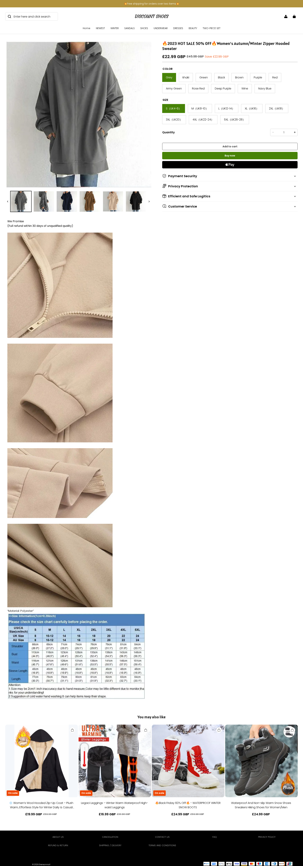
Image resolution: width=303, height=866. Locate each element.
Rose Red (198, 88)
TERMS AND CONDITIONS (162, 845)
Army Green (174, 88)
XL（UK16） (252, 108)
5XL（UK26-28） (234, 120)
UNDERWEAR (161, 28)
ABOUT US (58, 837)
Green (203, 77)
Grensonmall (44, 864)
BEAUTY (193, 28)
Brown (239, 77)
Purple (258, 77)
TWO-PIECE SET (211, 28)
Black (221, 77)
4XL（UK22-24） (203, 120)
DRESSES (178, 28)
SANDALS (129, 28)
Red (275, 77)
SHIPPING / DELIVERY (110, 845)
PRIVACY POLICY (266, 837)
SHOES (144, 28)
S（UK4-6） (173, 108)
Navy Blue (264, 88)
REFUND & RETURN (58, 845)
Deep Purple (223, 88)
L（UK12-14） (226, 108)
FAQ (214, 837)
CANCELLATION (110, 837)
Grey (169, 77)
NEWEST (100, 28)
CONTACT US (162, 837)
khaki (186, 77)
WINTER (114, 28)
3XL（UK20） (174, 120)
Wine (244, 88)
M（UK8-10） (199, 108)
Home (86, 28)
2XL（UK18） (277, 108)
